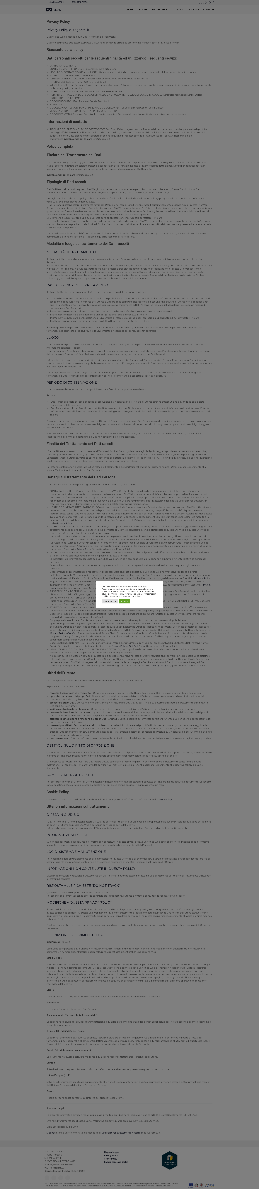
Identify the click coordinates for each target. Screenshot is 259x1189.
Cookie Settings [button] (109, 601)
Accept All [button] (124, 601)
